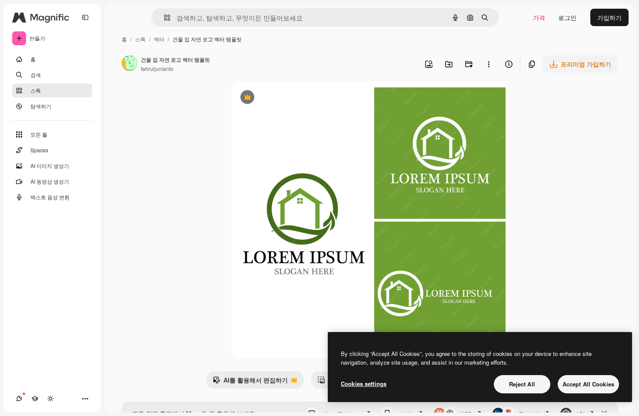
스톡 (140, 39)
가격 (539, 17)
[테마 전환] (50, 399)
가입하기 (609, 17)
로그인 (567, 17)
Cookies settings (363, 383)
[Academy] (35, 399)
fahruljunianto (157, 68)
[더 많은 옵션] (488, 64)
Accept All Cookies (588, 384)
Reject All (522, 384)
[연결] (19, 399)
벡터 (159, 39)
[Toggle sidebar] (85, 17)
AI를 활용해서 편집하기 (250, 382)
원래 (281, 98)
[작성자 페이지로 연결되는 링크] (129, 64)
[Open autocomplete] (164, 17)
